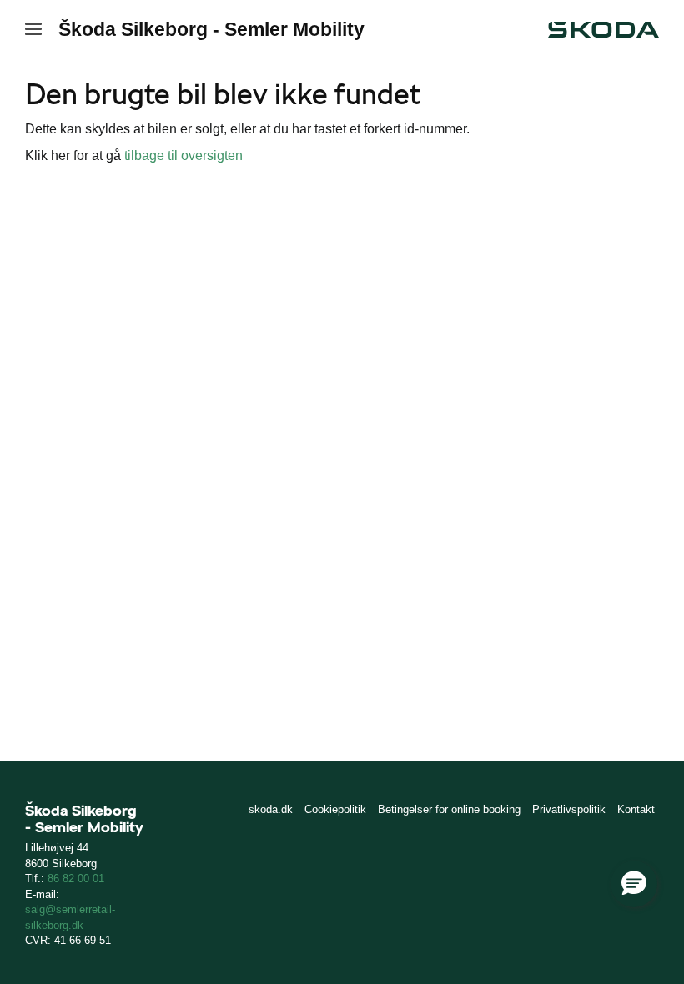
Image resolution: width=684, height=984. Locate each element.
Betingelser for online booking (449, 809)
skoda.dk (271, 809)
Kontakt (636, 809)
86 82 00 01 (76, 878)
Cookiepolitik (335, 809)
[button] (634, 884)
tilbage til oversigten (183, 155)
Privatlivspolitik (569, 809)
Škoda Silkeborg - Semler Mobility (211, 29)
